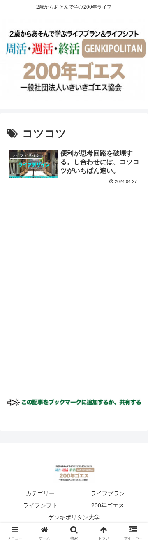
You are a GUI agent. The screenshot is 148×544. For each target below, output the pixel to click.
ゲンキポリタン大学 (74, 517)
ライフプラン (107, 493)
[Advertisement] (74, 298)
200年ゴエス (107, 505)
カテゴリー (40, 493)
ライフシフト (40, 505)
